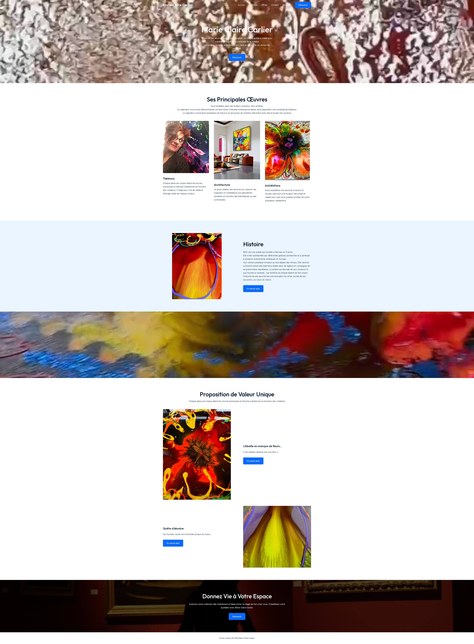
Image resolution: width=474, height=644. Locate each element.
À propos (253, 5)
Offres (264, 5)
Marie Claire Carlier (178, 5)
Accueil (241, 5)
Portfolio (286, 5)
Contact (274, 5)
